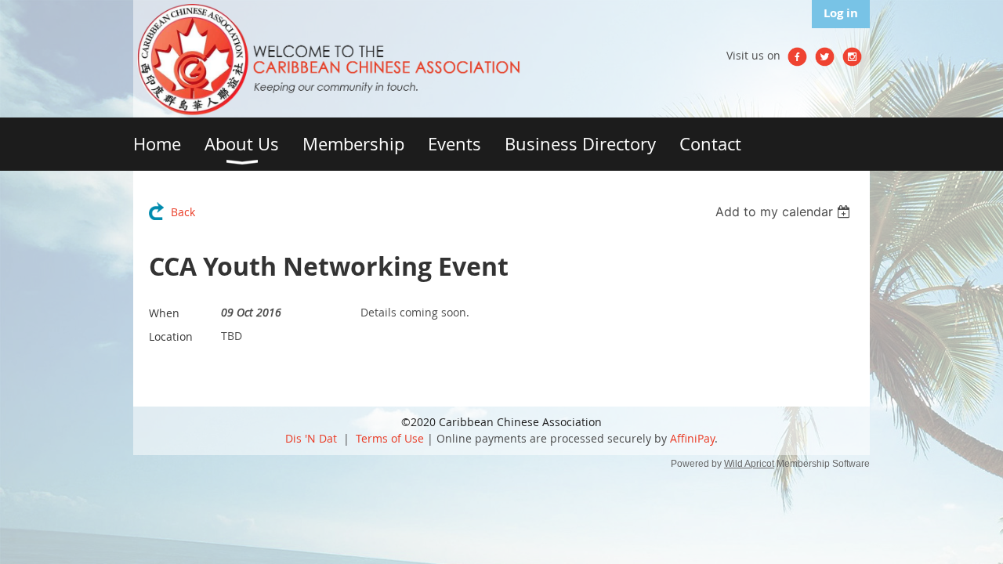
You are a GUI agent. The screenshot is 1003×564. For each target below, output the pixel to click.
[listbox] (784, 211)
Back (183, 211)
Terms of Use (390, 438)
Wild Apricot (749, 463)
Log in (841, 13)
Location (171, 336)
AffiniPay (692, 438)
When (164, 313)
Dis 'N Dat (311, 438)
